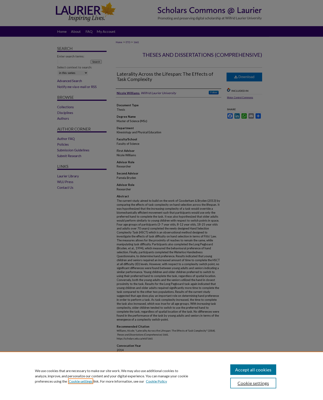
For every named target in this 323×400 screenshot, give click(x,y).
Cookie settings (81, 381)
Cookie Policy (156, 381)
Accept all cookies (253, 369)
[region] (161, 376)
